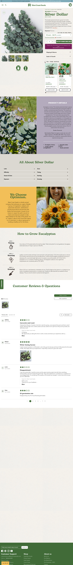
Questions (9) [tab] (12, 314)
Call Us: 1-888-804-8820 (7, 558)
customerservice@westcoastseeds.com (11, 556)
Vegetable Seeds (28, 556)
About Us (46, 556)
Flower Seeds (47, 9)
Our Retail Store (48, 560)
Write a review (63, 295)
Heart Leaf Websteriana (62, 80)
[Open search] (61, 315)
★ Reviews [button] (1, 284)
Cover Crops (27, 562)
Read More (55, 27)
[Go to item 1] (5, 305)
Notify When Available (64, 41)
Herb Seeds (27, 560)
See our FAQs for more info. (58, 47)
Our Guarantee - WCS (49, 562)
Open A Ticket (4, 560)
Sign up (24, 547)
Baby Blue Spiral (50, 77)
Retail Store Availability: (49, 37)
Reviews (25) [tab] (5, 314)
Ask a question (63, 298)
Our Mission (47, 558)
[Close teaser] (9, 561)
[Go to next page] (45, 401)
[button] (70, 4)
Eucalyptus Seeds (53, 9)
